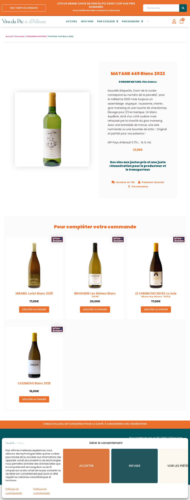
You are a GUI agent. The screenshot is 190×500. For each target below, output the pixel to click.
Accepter (86, 466)
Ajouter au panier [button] (34, 309)
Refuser (134, 466)
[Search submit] (183, 8)
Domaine (19, 36)
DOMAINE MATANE (36, 36)
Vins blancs (149, 81)
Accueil (9, 36)
